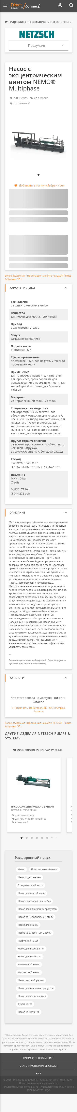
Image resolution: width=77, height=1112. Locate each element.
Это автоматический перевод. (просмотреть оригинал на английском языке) (37, 661)
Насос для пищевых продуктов (36, 988)
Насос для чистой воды (31, 893)
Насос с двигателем (29, 877)
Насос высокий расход (31, 980)
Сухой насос (25, 1004)
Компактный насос (29, 972)
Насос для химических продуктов (37, 909)
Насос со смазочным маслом (35, 932)
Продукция (36, 45)
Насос (21, 869)
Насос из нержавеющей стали (36, 917)
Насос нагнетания (28, 1012)
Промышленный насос (44, 869)
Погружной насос (28, 940)
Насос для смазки (28, 925)
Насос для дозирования (32, 996)
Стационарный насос (30, 885)
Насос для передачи (29, 956)
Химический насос (29, 964)
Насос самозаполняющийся (34, 901)
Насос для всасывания (31, 948)
